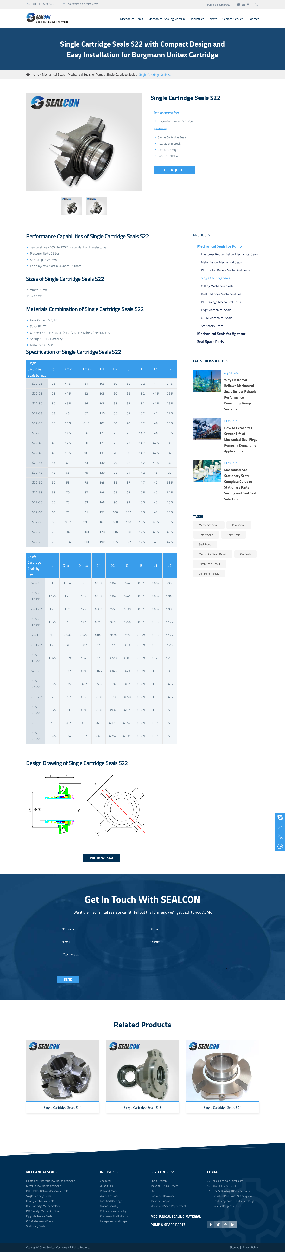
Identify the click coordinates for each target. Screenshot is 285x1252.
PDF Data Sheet (101, 857)
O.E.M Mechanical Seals (216, 317)
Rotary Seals (206, 535)
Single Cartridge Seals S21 (222, 1107)
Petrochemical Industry (113, 1211)
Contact (254, 18)
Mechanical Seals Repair (213, 554)
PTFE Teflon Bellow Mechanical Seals (225, 270)
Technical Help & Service (164, 1186)
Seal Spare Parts (210, 341)
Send (68, 979)
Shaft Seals (233, 535)
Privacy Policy (250, 1247)
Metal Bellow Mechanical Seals (221, 262)
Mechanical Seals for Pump (85, 74)
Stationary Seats (212, 325)
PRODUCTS (201, 235)
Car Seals (245, 554)
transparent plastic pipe (113, 1221)
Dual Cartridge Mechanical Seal (221, 294)
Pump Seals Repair (209, 564)
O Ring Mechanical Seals (217, 286)
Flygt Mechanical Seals (216, 310)
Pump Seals (239, 525)
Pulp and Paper (108, 1191)
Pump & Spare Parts (218, 5)
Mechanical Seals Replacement (168, 1206)
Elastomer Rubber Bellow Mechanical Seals (229, 254)
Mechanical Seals (131, 18)
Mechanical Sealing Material (167, 18)
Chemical (105, 1181)
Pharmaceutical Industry (114, 1216)
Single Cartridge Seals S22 (155, 74)
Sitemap (234, 1247)
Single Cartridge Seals (120, 74)
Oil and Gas (106, 1186)
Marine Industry (109, 1206)
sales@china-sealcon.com (80, 4)
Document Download (162, 1196)
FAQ (153, 1191)
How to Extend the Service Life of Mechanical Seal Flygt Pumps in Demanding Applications (240, 439)
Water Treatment (110, 1196)
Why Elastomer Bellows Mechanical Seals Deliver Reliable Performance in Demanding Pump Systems (240, 394)
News (213, 18)
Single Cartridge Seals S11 (62, 1107)
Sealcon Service (232, 18)
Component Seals (209, 573)
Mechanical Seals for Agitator (221, 333)
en (243, 5)
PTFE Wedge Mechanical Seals (221, 302)
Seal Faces (205, 544)
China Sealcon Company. (54, 1247)
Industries (197, 18)
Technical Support (161, 1201)
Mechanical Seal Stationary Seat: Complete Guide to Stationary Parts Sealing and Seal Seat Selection (240, 484)
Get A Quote (174, 170)
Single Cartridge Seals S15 (143, 1107)
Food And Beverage (111, 1201)
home (35, 74)
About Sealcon (159, 1181)
